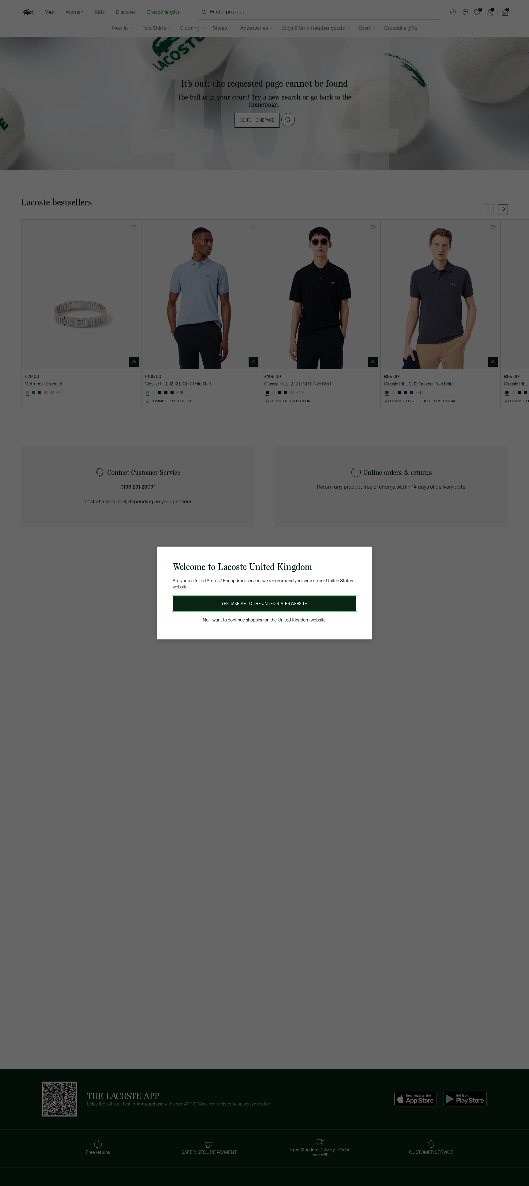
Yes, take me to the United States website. (264, 604)
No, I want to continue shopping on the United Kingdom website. (265, 620)
